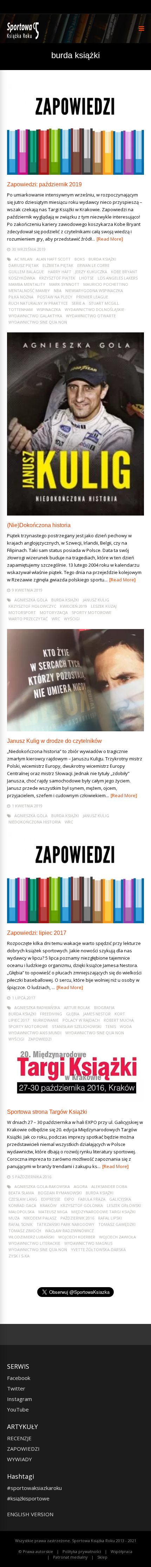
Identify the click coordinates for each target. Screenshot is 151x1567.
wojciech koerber (76, 1237)
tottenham (20, 309)
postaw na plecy (54, 297)
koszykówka (21, 278)
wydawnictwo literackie (34, 1243)
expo (69, 1199)
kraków (48, 1205)
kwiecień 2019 (73, 606)
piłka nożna (20, 297)
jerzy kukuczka (91, 272)
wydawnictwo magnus (88, 1243)
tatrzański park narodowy (65, 1224)
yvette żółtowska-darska (98, 1249)
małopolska (21, 1212)
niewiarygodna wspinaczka (94, 290)
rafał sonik (20, 1224)
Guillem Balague (26, 272)
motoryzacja (54, 612)
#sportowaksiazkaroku (34, 1487)
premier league (92, 297)
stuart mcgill (104, 303)
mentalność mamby (29, 290)
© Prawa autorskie (36, 1551)
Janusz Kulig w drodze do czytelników (54, 741)
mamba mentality (26, 284)
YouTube (18, 1409)
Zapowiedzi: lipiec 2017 (36, 933)
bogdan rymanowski (60, 1193)
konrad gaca (22, 1205)
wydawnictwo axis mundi (34, 1033)
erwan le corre (93, 265)
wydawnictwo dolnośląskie (94, 309)
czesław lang (22, 1199)
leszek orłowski (124, 1205)
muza (14, 1218)
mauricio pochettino (105, 284)
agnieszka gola (30, 600)
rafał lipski (110, 1218)
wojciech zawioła (117, 1237)
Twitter (16, 1388)
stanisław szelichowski (76, 1026)
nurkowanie (46, 1020)
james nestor (97, 1014)
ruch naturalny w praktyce (38, 303)
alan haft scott (53, 259)
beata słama (21, 1193)
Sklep (102, 1557)
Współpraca (121, 1551)
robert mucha (119, 1020)
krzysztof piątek (57, 278)
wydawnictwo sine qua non (37, 322)
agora (80, 1186)
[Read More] (110, 239)
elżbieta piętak (57, 265)
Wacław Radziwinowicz (69, 1231)
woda (126, 1026)
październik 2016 (77, 1218)
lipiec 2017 (18, 1020)
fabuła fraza (91, 1199)
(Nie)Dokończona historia (39, 525)
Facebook (18, 1377)
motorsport (22, 612)
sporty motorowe (91, 612)
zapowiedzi (40, 1039)
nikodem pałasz (40, 1218)
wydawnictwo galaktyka (35, 316)
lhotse (86, 278)
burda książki (102, 259)
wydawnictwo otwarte (91, 316)
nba (57, 290)
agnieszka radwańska (37, 1007)
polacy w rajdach (81, 1020)
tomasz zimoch (24, 1231)
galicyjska (120, 1199)
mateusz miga (52, 1212)
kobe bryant (124, 272)
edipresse (50, 1199)
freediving (51, 1014)
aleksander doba (109, 1186)
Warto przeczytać (28, 619)
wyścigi (72, 619)
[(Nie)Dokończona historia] (75, 513)
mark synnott (64, 284)
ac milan (23, 259)
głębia (72, 1014)
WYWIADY (19, 1459)
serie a (78, 303)
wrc (56, 619)
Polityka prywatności (82, 1551)
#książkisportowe (28, 1498)
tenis (110, 1026)
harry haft (59, 272)
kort (119, 1014)
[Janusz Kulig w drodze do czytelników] (75, 729)
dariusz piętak (23, 265)
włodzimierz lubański (31, 1237)
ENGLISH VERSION (30, 1514)
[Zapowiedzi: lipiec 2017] (75, 921)
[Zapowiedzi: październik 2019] (75, 173)
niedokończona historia (34, 822)
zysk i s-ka (18, 1256)
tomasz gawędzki (117, 1224)
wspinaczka (49, 309)
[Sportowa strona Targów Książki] (75, 1100)
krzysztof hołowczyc (32, 606)
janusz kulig (96, 600)
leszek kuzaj (104, 606)
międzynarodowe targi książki (103, 1212)
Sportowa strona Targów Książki (47, 1112)
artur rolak (77, 1007)
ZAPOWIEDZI (23, 1448)
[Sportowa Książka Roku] (24, 38)
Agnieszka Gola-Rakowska (42, 1186)
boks (79, 259)
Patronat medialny (70, 1557)
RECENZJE (19, 1438)
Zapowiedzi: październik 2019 (44, 184)
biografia (104, 1007)
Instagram (19, 1398)
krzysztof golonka (81, 1205)
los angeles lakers (118, 278)
